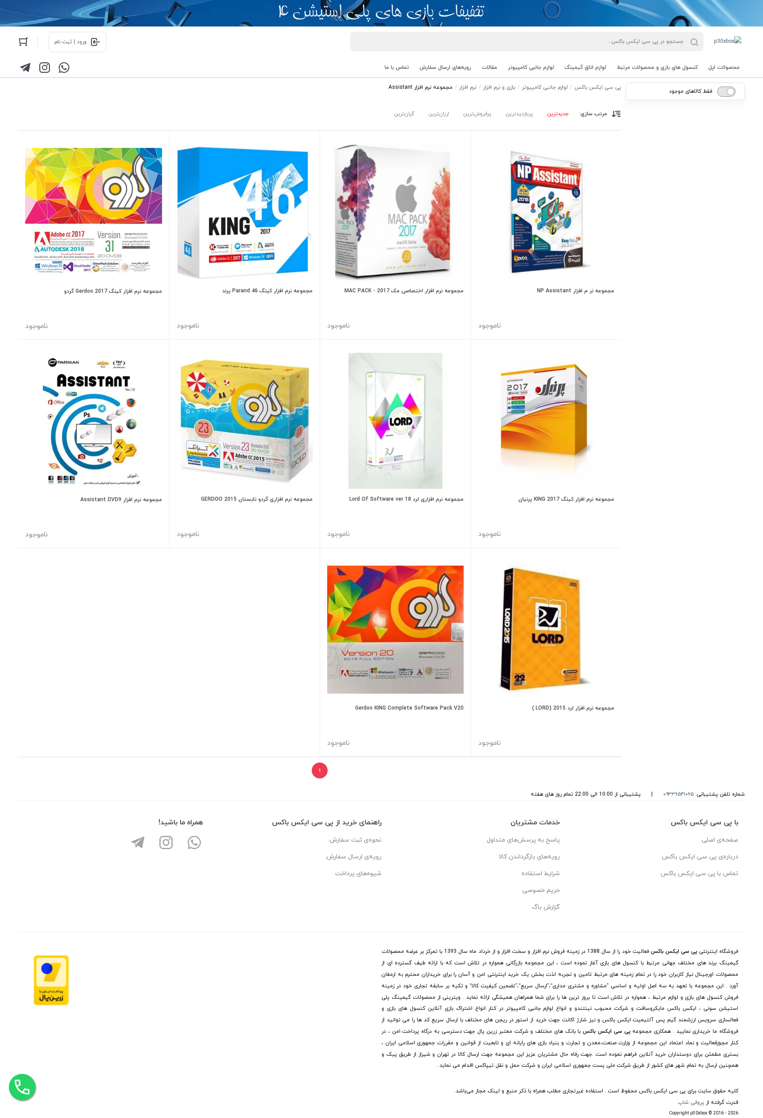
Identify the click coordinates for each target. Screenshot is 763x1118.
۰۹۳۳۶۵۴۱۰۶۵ (678, 794)
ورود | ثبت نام (70, 41)
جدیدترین (558, 113)
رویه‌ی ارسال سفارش (354, 857)
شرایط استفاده (540, 873)
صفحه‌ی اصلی (720, 840)
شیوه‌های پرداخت (358, 873)
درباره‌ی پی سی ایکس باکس (700, 857)
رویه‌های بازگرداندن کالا (529, 857)
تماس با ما (397, 67)
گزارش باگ (546, 907)
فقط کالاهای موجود (690, 91)
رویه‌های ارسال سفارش (445, 67)
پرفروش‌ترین (477, 113)
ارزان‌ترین (438, 113)
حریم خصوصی (541, 890)
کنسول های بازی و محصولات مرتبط (657, 67)
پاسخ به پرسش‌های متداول (523, 840)
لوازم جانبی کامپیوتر (531, 67)
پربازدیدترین (519, 113)
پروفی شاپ (691, 1102)
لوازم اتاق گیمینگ (585, 67)
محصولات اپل (724, 67)
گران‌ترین (404, 113)
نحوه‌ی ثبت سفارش (355, 840)
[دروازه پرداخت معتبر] (51, 1004)
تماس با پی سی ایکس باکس (699, 873)
